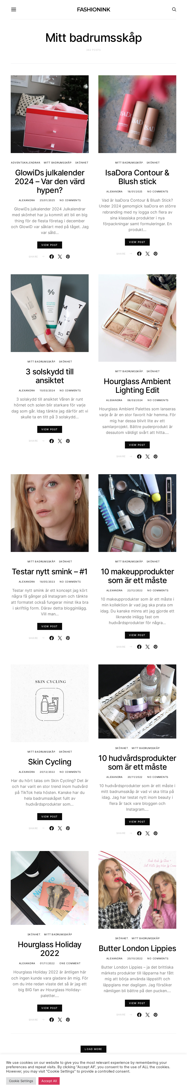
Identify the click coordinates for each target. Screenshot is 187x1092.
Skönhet (81, 162)
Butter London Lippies (137, 948)
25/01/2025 (47, 200)
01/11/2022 (47, 963)
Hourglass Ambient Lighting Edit (137, 386)
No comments (70, 200)
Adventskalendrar (25, 162)
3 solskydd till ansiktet (50, 376)
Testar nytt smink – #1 (49, 571)
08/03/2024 (135, 400)
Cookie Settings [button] (21, 1081)
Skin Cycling (49, 761)
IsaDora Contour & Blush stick (137, 177)
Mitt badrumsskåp (58, 162)
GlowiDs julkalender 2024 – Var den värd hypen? (50, 181)
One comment (69, 963)
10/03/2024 (47, 390)
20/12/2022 (47, 771)
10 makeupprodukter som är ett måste (137, 576)
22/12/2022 (135, 590)
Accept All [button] (49, 1081)
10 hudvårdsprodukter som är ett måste (137, 762)
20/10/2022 (135, 958)
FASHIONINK (93, 9)
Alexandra (27, 200)
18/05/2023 (47, 581)
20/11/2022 (135, 776)
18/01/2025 (135, 191)
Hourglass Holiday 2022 (49, 949)
